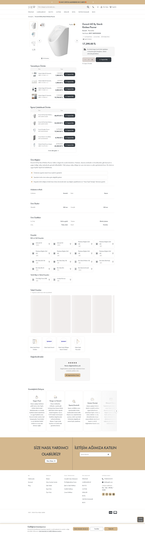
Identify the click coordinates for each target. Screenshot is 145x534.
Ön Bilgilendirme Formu (70, 482)
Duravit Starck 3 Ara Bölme (44, 137)
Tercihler (96, 529)
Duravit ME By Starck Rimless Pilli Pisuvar (45, 115)
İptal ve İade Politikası (70, 485)
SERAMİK (84, 492)
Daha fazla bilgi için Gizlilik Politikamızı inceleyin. (50, 531)
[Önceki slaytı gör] (39, 40)
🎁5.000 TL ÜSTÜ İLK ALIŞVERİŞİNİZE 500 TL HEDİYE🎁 (72, 2)
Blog (29, 485)
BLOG (83, 502)
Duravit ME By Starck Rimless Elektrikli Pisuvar (45, 122)
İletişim (48, 479)
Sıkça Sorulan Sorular (51, 482)
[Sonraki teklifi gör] (93, 2)
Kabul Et (111, 529)
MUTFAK (84, 489)
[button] (33, 25)
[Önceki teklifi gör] (52, 2)
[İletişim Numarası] (93, 7)
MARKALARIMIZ (86, 482)
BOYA (83, 496)
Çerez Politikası (68, 492)
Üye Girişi (48, 492)
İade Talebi (49, 485)
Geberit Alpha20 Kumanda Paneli (44, 73)
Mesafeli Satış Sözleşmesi (71, 479)
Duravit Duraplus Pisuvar (43, 129)
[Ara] (88, 7)
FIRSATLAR (85, 479)
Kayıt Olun (49, 489)
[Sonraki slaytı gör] (76, 40)
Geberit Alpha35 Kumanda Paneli (44, 81)
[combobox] (62, 7)
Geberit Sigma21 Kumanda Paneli (44, 95)
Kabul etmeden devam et (81, 529)
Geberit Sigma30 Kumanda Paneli (44, 88)
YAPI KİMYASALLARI (87, 499)
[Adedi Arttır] (92, 59)
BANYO (84, 485)
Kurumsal (30, 482)
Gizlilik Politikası (68, 489)
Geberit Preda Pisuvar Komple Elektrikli (45, 144)
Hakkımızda (31, 479)
